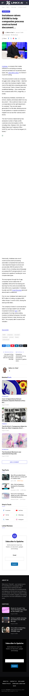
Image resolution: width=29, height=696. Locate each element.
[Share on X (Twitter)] (11, 38)
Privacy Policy (6, 683)
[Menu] (3, 3)
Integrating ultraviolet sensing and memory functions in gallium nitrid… (21, 358)
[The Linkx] (15, 2)
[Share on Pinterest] (13, 38)
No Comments (6, 34)
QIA (16, 311)
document (17, 334)
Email (14, 555)
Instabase (5, 66)
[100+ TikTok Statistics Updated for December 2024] (5, 486)
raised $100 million (13, 72)
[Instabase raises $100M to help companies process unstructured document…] (14, 50)
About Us (5, 681)
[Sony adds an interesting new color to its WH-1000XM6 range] (5, 630)
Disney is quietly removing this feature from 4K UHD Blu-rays (18, 619)
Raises (16, 337)
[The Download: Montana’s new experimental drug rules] (14, 440)
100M (4, 334)
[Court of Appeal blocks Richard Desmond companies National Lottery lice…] (14, 387)
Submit (14, 564)
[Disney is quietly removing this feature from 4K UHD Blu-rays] (5, 620)
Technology (6, 11)
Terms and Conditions (18, 683)
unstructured (6, 339)
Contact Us (13, 681)
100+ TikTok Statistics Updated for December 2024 (17, 486)
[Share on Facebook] (8, 38)
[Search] (26, 3)
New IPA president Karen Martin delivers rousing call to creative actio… (19, 476)
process (11, 337)
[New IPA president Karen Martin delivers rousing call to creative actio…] (5, 477)
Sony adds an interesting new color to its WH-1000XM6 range (18, 629)
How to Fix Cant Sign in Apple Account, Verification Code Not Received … (19, 495)
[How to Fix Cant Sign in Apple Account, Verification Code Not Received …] (5, 496)
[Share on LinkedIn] (16, 38)
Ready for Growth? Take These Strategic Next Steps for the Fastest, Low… (19, 609)
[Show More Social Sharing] (19, 38)
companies (10, 334)
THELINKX (8, 689)
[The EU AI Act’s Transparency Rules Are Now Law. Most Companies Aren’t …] (14, 415)
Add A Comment (14, 462)
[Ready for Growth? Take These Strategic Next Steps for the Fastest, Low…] (5, 610)
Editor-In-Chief (10, 32)
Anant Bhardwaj (16, 290)
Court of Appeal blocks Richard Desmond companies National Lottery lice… (13, 400)
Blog (14, 685)
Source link (5, 330)
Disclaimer (21, 681)
